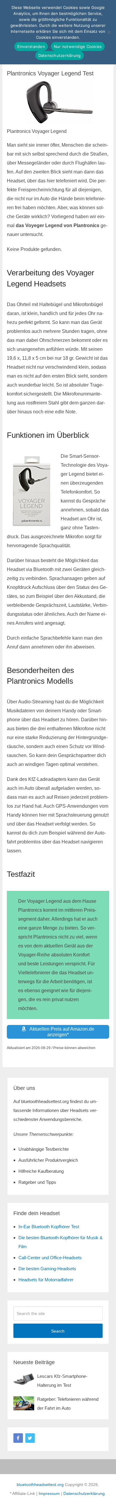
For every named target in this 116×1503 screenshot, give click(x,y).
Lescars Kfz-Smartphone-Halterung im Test (62, 1381)
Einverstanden (31, 46)
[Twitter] (30, 1438)
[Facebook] (18, 1438)
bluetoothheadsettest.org (40, 1484)
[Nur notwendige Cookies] (109, 32)
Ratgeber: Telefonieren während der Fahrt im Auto (67, 1404)
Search (58, 1331)
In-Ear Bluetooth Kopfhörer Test (48, 1226)
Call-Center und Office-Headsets (50, 1257)
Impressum (49, 1493)
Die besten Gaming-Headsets (47, 1268)
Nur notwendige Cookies (78, 46)
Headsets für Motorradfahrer (45, 1279)
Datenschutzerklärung (84, 1493)
